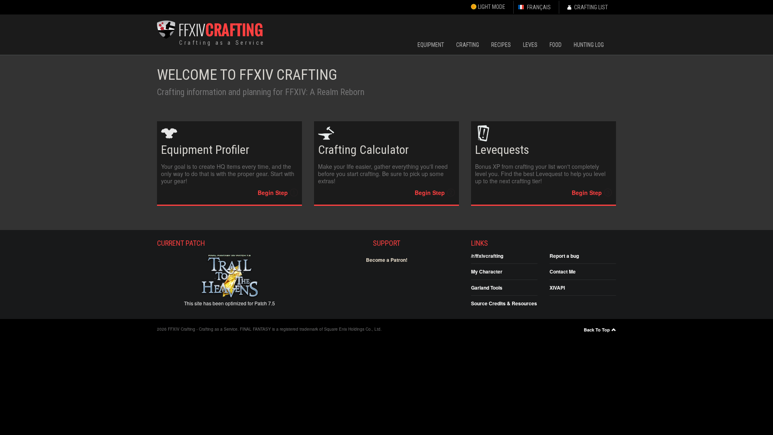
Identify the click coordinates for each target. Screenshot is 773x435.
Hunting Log (589, 44)
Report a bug (564, 255)
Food (556, 44)
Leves (530, 44)
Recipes (501, 44)
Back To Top (597, 330)
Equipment (431, 44)
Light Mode (491, 7)
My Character (486, 271)
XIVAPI (557, 287)
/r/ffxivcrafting (487, 255)
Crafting (467, 44)
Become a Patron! (386, 259)
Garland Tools (486, 287)
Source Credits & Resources (504, 303)
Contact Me (563, 271)
